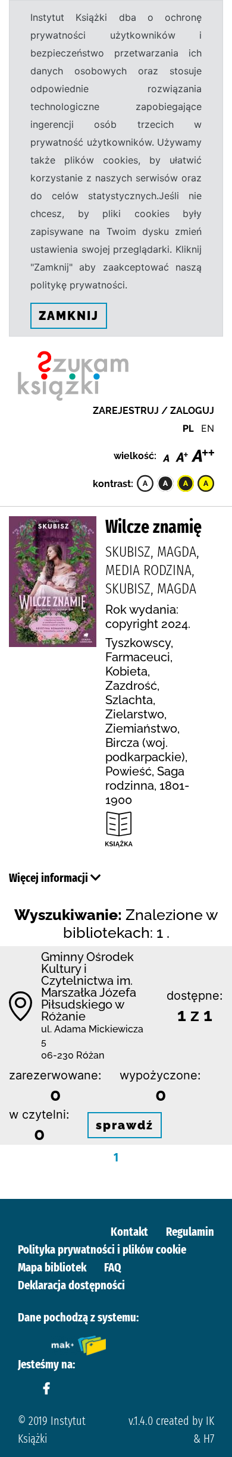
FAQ (112, 1267)
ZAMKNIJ (69, 316)
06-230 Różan (72, 1055)
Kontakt (129, 1231)
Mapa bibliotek (52, 1267)
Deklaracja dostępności (71, 1285)
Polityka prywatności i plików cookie (102, 1249)
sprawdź (124, 1125)
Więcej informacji (49, 878)
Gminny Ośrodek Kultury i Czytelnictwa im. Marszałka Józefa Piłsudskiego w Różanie (88, 986)
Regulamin (190, 1231)
